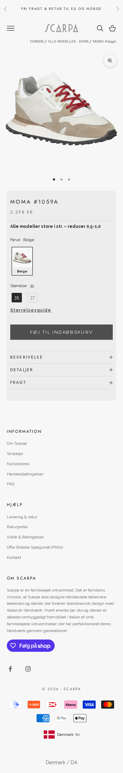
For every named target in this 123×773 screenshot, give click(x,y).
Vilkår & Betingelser (25, 537)
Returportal (17, 526)
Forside (37, 41)
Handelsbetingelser (25, 474)
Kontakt (14, 557)
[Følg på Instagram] (28, 668)
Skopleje (15, 453)
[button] (61, 312)
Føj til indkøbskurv (61, 332)
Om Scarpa (17, 443)
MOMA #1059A (104, 41)
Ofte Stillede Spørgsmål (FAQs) (35, 547)
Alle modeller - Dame (68, 41)
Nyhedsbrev (18, 463)
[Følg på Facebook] (10, 668)
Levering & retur (22, 517)
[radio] (21, 261)
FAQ (10, 484)
